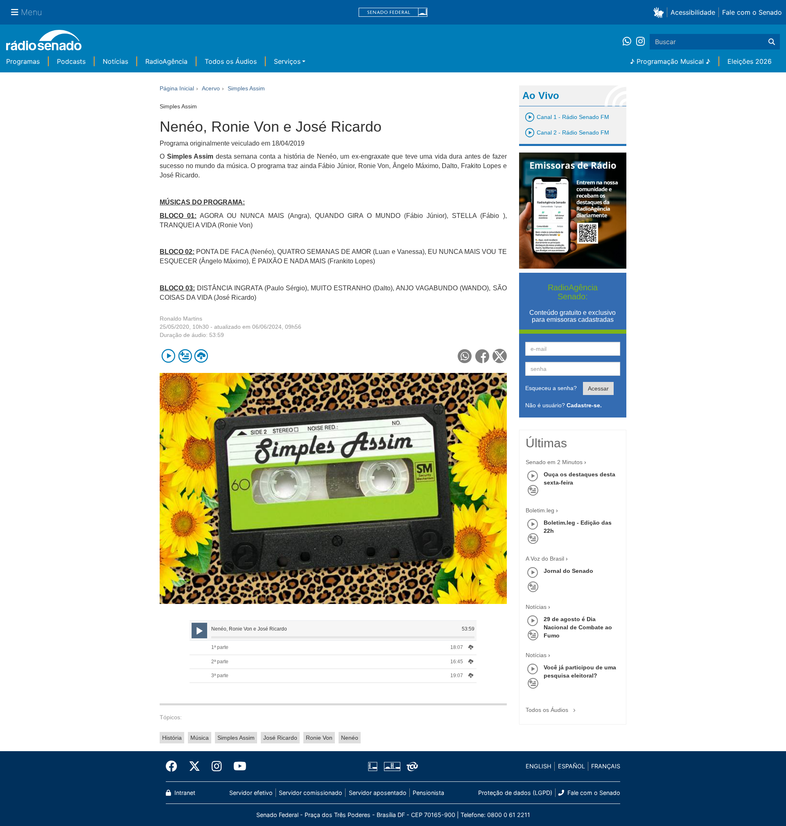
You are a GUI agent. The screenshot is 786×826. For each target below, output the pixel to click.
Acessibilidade (693, 12)
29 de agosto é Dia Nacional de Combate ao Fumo (578, 627)
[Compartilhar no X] (499, 356)
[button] (660, 12)
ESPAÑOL (571, 766)
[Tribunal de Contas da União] (411, 766)
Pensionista (428, 792)
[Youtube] (237, 766)
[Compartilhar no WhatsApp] (464, 356)
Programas (23, 61)
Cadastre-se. (584, 405)
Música (199, 737)
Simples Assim (236, 737)
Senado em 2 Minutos (554, 462)
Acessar (598, 388)
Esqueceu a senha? (551, 388)
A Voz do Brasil (545, 558)
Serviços (287, 61)
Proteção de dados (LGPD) (515, 792)
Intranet (184, 792)
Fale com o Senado (752, 12)
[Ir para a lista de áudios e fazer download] (201, 356)
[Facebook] (174, 766)
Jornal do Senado (568, 571)
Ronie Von (319, 737)
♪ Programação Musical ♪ (670, 61)
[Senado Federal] (393, 12)
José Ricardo (280, 737)
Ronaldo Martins (181, 318)
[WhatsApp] (629, 41)
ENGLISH (538, 766)
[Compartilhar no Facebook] (482, 356)
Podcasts (71, 61)
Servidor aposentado (378, 792)
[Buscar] (771, 41)
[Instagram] (640, 41)
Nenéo (349, 737)
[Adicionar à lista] (184, 356)
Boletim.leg (540, 510)
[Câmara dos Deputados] (374, 766)
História (172, 737)
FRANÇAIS (605, 766)
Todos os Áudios (231, 61)
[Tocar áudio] (168, 356)
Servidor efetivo (251, 792)
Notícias (115, 61)
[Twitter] (194, 766)
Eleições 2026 (749, 61)
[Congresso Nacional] (391, 766)
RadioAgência (166, 61)
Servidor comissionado (310, 792)
